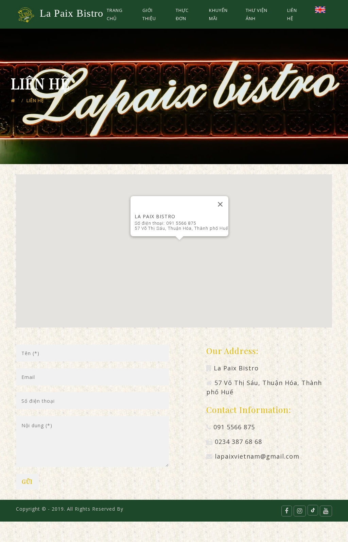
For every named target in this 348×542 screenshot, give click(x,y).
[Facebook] (286, 511)
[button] (179, 245)
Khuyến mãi (218, 14)
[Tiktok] (313, 510)
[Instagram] (300, 511)
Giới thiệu (149, 14)
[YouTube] (326, 511)
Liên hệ (292, 14)
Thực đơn (182, 14)
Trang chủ (115, 14)
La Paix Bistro (71, 13)
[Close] (220, 204)
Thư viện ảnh (256, 14)
